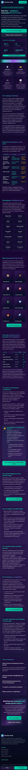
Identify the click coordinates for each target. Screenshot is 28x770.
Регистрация (23, 2)
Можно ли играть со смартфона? (11, 691)
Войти (7, 767)
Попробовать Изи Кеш (14, 55)
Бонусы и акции (4, 754)
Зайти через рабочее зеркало (14, 30)
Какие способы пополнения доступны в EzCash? (13, 664)
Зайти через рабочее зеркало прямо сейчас (14, 463)
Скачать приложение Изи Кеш (14, 609)
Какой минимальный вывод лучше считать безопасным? (11, 681)
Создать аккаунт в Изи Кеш (14, 499)
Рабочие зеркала (4, 751)
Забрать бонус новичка (14, 722)
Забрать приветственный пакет (14, 35)
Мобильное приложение (6, 756)
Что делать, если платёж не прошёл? (12, 687)
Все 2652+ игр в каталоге (14, 325)
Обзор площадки (4, 749)
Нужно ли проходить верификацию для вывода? (12, 676)
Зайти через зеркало (14, 718)
